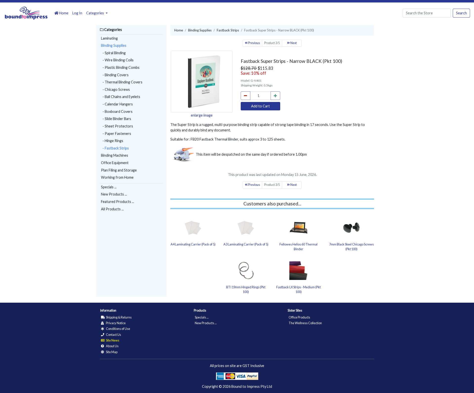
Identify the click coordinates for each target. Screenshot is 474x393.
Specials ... (109, 187)
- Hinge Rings (112, 141)
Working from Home (117, 177)
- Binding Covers (115, 75)
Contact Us (113, 335)
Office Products (299, 317)
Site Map (111, 352)
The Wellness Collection (305, 323)
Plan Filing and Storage (119, 170)
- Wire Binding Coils (117, 60)
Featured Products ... (117, 201)
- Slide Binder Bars (116, 119)
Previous (254, 43)
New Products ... (114, 194)
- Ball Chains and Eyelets (120, 97)
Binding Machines (114, 155)
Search (461, 13)
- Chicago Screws (115, 89)
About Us (111, 346)
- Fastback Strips (115, 148)
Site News (112, 340)
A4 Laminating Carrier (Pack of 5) (193, 244)
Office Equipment (115, 163)
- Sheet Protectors (117, 126)
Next (293, 43)
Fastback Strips (228, 30)
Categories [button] (95, 13)
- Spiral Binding (113, 53)
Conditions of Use (117, 329)
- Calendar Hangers (117, 104)
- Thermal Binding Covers (121, 82)
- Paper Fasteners (116, 133)
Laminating (109, 38)
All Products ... (112, 209)
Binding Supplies (113, 45)
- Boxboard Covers (117, 111)
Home (63, 13)
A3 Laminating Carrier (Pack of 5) (245, 244)
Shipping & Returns (118, 317)
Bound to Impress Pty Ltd (251, 386)
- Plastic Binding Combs (120, 67)
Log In (77, 13)
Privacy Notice (115, 323)
